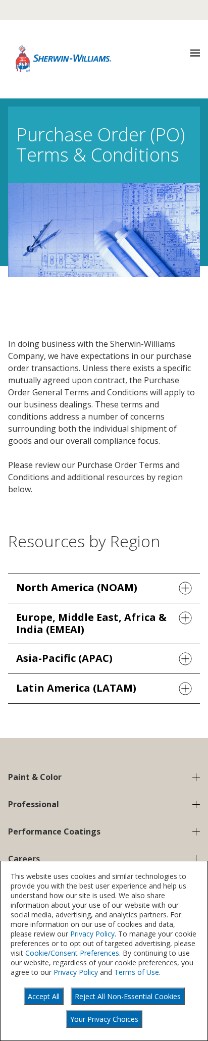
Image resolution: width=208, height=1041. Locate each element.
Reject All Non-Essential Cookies (128, 996)
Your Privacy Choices (104, 1019)
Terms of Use (136, 972)
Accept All (44, 996)
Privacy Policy (92, 934)
